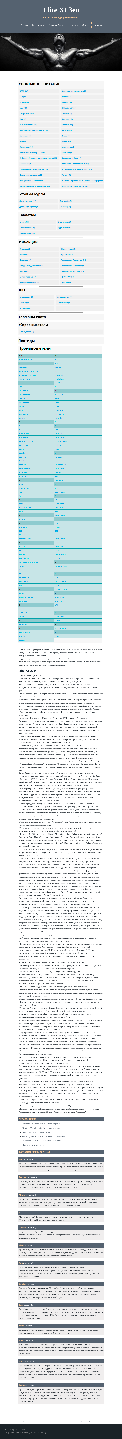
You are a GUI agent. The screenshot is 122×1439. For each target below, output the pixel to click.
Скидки (74, 25)
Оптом (85, 25)
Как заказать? (38, 25)
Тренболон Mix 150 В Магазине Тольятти (41, 1140)
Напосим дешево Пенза (33, 1145)
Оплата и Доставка (57, 25)
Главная (24, 25)
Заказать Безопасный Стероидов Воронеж (41, 1124)
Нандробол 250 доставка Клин (36, 1132)
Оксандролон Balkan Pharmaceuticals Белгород (43, 1136)
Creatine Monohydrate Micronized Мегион (41, 1128)
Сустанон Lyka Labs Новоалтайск (88, 1422)
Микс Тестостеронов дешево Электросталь (38, 1422)
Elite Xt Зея (61, 10)
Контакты (97, 25)
